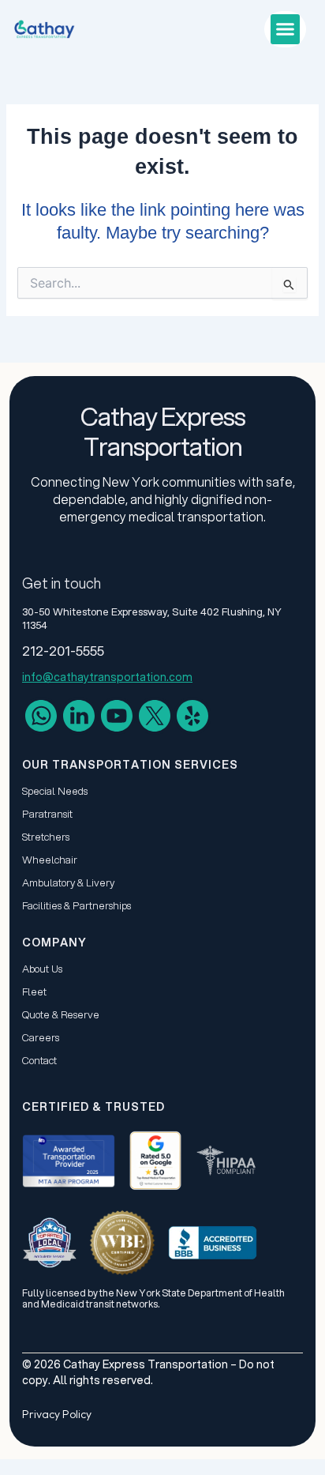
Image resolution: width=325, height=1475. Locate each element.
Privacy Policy (57, 1414)
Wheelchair (49, 859)
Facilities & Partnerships (76, 905)
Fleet (34, 991)
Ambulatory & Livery (68, 882)
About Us (42, 968)
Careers (40, 1037)
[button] (286, 29)
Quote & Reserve (60, 1014)
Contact (39, 1060)
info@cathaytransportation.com (107, 677)
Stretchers (45, 837)
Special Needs (55, 791)
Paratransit (47, 814)
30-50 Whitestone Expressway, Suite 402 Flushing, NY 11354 (152, 618)
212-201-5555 (63, 650)
